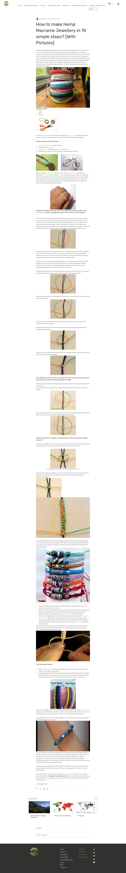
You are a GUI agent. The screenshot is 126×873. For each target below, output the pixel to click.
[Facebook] (94, 849)
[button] (93, 9)
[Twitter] (94, 856)
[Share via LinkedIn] (44, 789)
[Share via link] (47, 789)
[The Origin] (86, 807)
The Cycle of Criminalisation (62, 816)
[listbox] (93, 9)
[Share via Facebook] (36, 789)
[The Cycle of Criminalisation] (63, 807)
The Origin (81, 816)
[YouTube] (94, 862)
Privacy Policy (82, 849)
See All (95, 798)
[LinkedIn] (94, 859)
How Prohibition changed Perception (38, 816)
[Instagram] (94, 853)
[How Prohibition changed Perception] (39, 807)
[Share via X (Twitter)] (40, 789)
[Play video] (63, 646)
